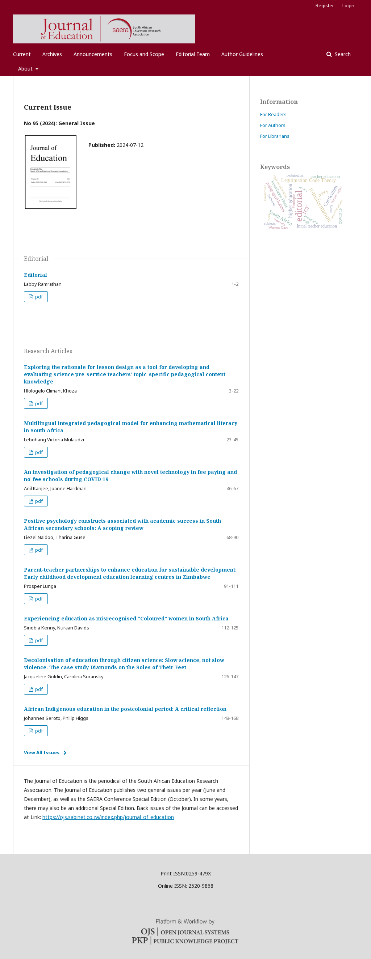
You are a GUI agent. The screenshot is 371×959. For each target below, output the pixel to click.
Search (342, 54)
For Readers (273, 114)
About (26, 68)
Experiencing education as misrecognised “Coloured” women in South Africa (126, 618)
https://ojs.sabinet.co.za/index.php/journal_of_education (108, 817)
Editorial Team (193, 54)
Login (348, 5)
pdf (38, 296)
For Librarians (274, 136)
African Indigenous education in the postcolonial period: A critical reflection (125, 708)
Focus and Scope (144, 54)
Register (325, 5)
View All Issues (41, 752)
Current (22, 54)
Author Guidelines (242, 54)
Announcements (93, 54)
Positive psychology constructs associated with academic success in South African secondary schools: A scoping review (122, 524)
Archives (52, 54)
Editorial (35, 274)
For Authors (272, 125)
